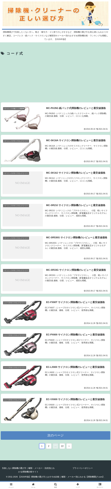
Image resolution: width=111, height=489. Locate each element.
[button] (102, 408)
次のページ (55, 435)
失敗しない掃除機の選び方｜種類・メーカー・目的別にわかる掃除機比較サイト (28, 470)
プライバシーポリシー (83, 468)
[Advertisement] (55, 78)
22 (62, 446)
